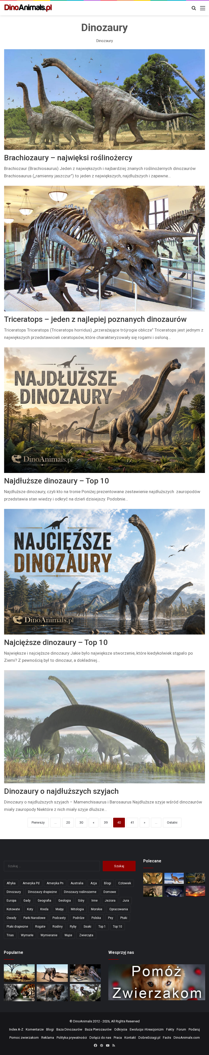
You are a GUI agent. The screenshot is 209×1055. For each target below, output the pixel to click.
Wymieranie (49, 935)
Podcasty (59, 918)
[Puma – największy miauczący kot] (153, 878)
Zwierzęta (86, 935)
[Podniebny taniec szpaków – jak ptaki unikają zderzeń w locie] (195, 891)
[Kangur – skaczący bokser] (174, 878)
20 (68, 822)
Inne (95, 900)
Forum (181, 1029)
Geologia (64, 900)
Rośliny (58, 926)
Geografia (44, 900)
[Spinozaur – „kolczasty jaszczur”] (85, 973)
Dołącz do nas (100, 1037)
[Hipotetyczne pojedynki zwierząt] (19, 973)
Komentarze (35, 1029)
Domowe (109, 892)
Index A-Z (16, 1029)
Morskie (96, 909)
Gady (27, 900)
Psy (110, 918)
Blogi (107, 883)
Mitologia (77, 909)
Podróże (78, 918)
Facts (167, 1037)
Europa (11, 900)
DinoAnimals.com (187, 1037)
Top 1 (102, 926)
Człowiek (124, 883)
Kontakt (130, 1037)
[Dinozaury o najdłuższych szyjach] (104, 726)
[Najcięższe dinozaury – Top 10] (104, 572)
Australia (77, 883)
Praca (118, 1037)
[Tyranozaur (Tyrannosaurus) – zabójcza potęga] (52, 992)
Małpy (60, 909)
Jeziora (110, 900)
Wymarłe (27, 935)
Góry (81, 900)
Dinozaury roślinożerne (80, 892)
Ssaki (87, 926)
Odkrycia (120, 1029)
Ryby (73, 926)
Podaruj (194, 1029)
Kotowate (13, 909)
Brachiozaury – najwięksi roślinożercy (68, 157)
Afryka (11, 883)
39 (106, 822)
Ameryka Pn (55, 883)
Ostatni (172, 822)
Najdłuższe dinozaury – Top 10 (56, 480)
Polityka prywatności (72, 1037)
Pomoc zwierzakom (24, 1037)
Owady (11, 918)
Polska (96, 918)
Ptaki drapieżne (17, 926)
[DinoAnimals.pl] (28, 8)
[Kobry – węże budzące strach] (174, 891)
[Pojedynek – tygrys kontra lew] (19, 992)
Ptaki (123, 918)
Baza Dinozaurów (69, 1029)
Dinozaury (14, 892)
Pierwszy (38, 822)
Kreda (44, 909)
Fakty (170, 1029)
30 (81, 822)
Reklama (47, 1037)
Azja (93, 883)
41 (132, 822)
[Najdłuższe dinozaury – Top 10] (104, 410)
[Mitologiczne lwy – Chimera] (195, 878)
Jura (126, 900)
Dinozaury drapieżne (42, 892)
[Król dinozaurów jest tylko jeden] (52, 973)
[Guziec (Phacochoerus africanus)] (153, 891)
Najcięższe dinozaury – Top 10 (56, 642)
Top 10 (117, 926)
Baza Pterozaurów (98, 1029)
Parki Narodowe (34, 918)
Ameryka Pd (31, 883)
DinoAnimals (82, 1021)
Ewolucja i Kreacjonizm (147, 1029)
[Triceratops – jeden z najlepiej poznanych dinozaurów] (104, 248)
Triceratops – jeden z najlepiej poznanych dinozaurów (95, 319)
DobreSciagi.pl (149, 1037)
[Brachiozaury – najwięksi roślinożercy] (104, 99)
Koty (30, 909)
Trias (10, 935)
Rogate (40, 926)
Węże (68, 935)
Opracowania (118, 909)
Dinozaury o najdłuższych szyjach (61, 791)
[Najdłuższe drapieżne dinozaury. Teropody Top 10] (85, 992)
